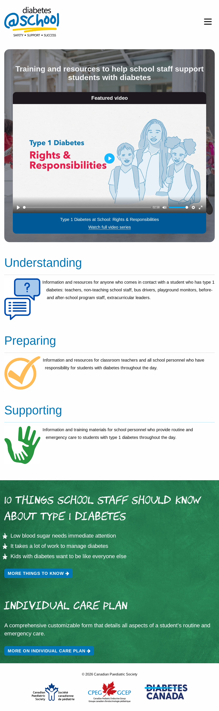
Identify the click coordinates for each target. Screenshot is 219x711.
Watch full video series (109, 227)
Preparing (30, 340)
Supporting (33, 410)
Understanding (43, 262)
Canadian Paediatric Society (115, 674)
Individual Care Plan (66, 607)
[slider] (87, 207)
